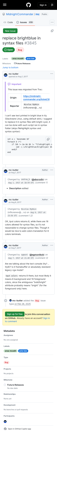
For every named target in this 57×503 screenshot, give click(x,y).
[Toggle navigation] (4, 4)
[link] (16, 300)
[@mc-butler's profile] (5, 75)
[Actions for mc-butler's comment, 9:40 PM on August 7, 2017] (52, 245)
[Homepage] (28, 4)
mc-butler (13, 73)
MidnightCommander (19, 14)
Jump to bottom (10, 67)
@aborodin (38, 179)
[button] (48, 139)
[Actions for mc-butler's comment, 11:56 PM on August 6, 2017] (52, 199)
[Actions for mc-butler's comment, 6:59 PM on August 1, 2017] (52, 170)
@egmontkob (37, 254)
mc (38, 14)
